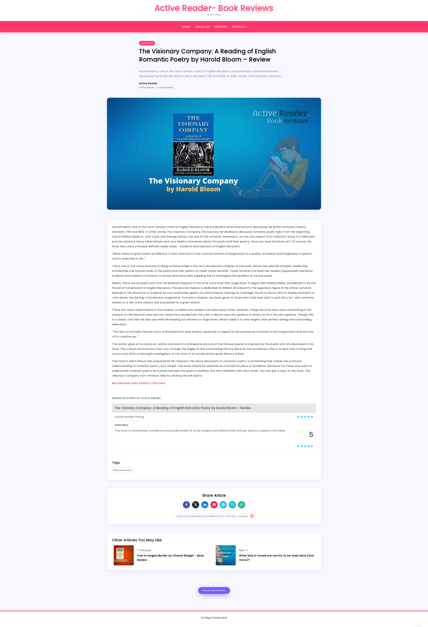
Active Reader (148, 83)
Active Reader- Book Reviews (214, 8)
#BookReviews (123, 470)
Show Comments (214, 590)
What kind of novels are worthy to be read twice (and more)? (276, 558)
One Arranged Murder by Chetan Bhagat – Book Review (170, 558)
